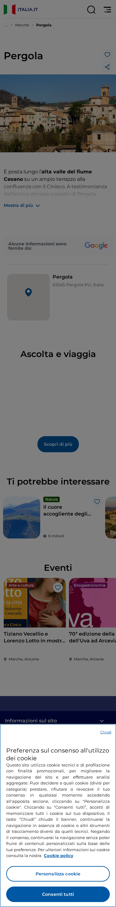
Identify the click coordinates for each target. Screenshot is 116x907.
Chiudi (105, 732)
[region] (58, 815)
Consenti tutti (58, 894)
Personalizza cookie (58, 874)
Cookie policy (58, 855)
